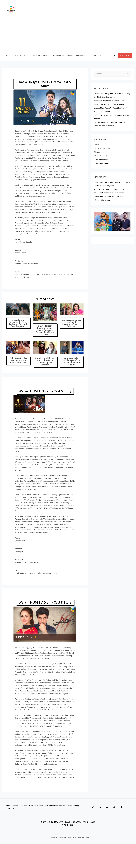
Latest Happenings (102, 148)
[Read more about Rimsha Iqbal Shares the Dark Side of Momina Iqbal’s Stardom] (45, 347)
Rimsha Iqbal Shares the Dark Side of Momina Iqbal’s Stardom (45, 361)
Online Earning (100, 156)
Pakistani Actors (101, 160)
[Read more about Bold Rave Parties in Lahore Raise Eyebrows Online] (18, 347)
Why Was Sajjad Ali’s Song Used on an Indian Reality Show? (72, 361)
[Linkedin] (100, 807)
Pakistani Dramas (101, 163)
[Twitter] (93, 807)
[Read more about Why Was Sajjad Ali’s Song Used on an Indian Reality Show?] (72, 347)
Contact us (9, 808)
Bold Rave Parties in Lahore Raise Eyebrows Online (18, 360)
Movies (97, 152)
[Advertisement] (68, 34)
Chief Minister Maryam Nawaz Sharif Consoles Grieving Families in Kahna (44, 330)
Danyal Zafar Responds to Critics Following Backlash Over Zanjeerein (18, 323)
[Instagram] (114, 807)
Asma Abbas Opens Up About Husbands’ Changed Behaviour (71, 323)
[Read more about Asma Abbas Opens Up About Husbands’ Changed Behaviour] (72, 309)
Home (96, 144)
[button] (115, 55)
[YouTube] (107, 807)
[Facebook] (122, 807)
